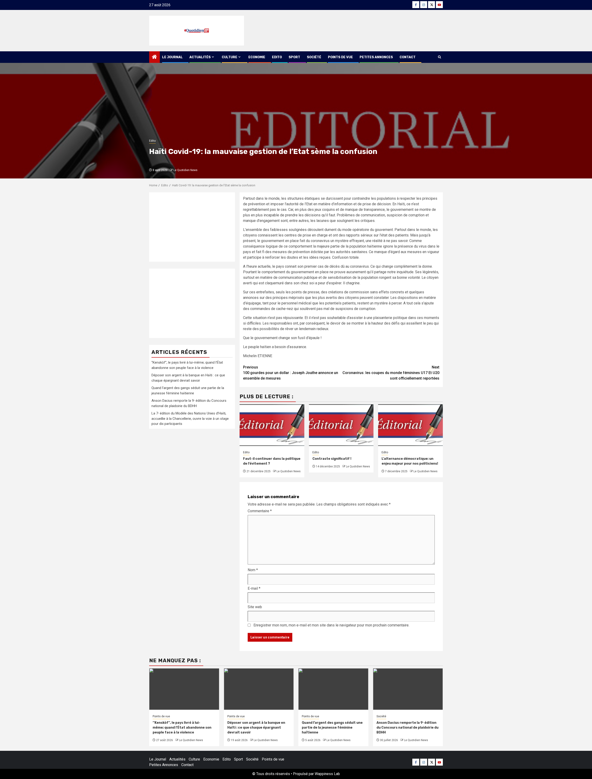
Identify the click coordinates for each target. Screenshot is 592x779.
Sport (294, 57)
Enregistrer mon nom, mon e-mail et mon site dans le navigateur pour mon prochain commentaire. (331, 625)
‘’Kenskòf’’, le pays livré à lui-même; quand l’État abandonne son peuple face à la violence (182, 727)
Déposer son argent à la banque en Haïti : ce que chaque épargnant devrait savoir (256, 727)
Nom (253, 570)
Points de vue (340, 57)
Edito (277, 57)
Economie (256, 57)
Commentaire (260, 511)
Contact (408, 57)
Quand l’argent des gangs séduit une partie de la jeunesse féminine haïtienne (332, 727)
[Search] (439, 57)
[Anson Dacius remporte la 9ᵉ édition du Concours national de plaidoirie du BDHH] (408, 689)
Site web (255, 607)
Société (314, 57)
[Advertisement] (192, 227)
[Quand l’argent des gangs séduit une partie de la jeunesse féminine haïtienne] (333, 689)
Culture (229, 57)
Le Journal (172, 57)
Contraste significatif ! (331, 459)
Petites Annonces (376, 57)
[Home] (154, 57)
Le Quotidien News (185, 170)
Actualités (200, 57)
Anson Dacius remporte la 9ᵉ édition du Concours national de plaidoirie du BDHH (407, 727)
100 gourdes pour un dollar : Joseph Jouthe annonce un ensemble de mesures (290, 372)
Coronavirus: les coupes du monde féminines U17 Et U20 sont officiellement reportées (390, 372)
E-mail (254, 588)
